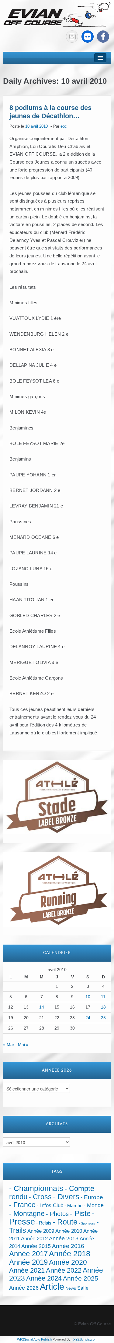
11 (103, 996)
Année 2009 (40, 1231)
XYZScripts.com (85, 1339)
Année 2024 (44, 1278)
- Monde (94, 1205)
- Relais (43, 1222)
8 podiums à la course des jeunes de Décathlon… (50, 112)
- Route (65, 1222)
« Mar (8, 1044)
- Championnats (36, 1188)
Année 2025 (80, 1278)
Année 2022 (63, 1270)
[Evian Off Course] (57, 14)
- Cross (40, 1197)
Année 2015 (36, 1246)
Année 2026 (24, 1288)
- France (22, 1205)
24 (87, 1017)
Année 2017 (28, 1253)
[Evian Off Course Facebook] (103, 36)
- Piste (80, 1214)
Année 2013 (63, 1238)
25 (103, 1017)
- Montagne (27, 1214)
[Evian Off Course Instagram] (72, 36)
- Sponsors (87, 1223)
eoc (63, 126)
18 (103, 1007)
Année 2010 (68, 1231)
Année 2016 (68, 1246)
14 (41, 1007)
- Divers (66, 1196)
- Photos (57, 1213)
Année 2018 (69, 1253)
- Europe (92, 1197)
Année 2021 (27, 1270)
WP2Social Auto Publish (34, 1339)
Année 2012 (34, 1239)
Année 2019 (28, 1262)
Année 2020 (68, 1262)
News (70, 1288)
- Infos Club (50, 1205)
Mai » (23, 1044)
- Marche (73, 1205)
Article (52, 1286)
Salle (82, 1288)
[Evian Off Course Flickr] (87, 36)
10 (87, 996)
